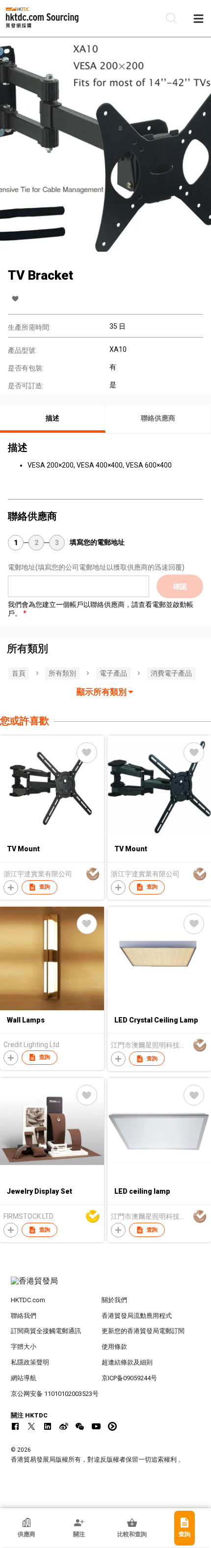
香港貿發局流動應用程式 (137, 1315)
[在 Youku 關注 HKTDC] (112, 1426)
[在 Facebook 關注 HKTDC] (15, 1426)
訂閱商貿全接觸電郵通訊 (46, 1331)
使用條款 (114, 1346)
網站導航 (23, 1378)
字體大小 (23, 1346)
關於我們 (114, 1300)
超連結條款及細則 (127, 1362)
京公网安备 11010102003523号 (55, 1393)
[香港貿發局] (106, 1286)
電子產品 (113, 673)
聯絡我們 (23, 1315)
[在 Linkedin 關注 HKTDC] (47, 1426)
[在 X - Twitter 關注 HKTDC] (31, 1426)
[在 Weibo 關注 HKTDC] (63, 1426)
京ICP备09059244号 (129, 1378)
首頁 (19, 673)
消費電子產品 (171, 673)
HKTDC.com (28, 1300)
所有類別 (62, 673)
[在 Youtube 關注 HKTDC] (96, 1426)
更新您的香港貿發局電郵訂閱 (143, 1331)
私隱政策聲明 (30, 1362)
